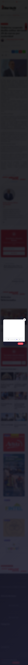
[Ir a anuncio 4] (15, 339)
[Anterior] (8, 339)
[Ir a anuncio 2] (12, 339)
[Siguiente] (19, 339)
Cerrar (20, 343)
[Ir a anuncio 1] (11, 339)
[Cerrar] (24, 319)
